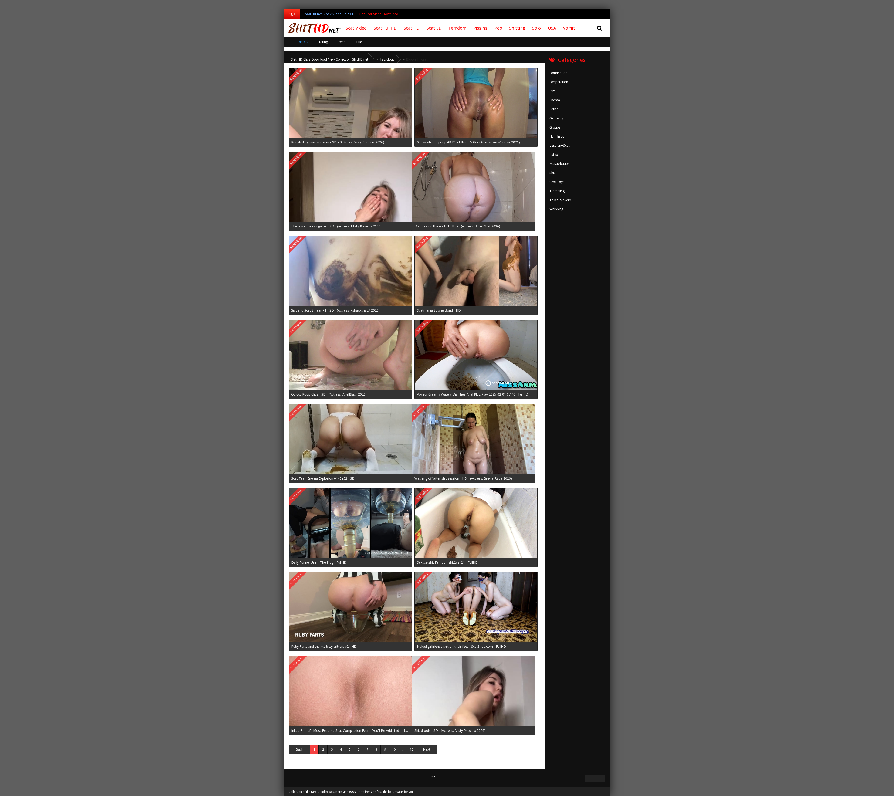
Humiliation (557, 136)
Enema (554, 100)
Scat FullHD (385, 28)
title (359, 42)
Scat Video (356, 28)
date (302, 42)
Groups (554, 127)
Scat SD (434, 28)
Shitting (517, 28)
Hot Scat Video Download (378, 14)
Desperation (558, 82)
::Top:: (431, 776)
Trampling (557, 191)
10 (394, 749)
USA (552, 28)
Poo (498, 28)
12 (411, 749)
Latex (553, 154)
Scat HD (412, 28)
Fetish (554, 109)
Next (426, 749)
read (342, 42)
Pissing (480, 28)
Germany (556, 118)
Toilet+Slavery (560, 200)
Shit (552, 172)
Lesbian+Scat (559, 145)
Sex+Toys (556, 182)
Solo (536, 28)
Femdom (457, 28)
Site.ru (313, 28)
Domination (558, 73)
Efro (552, 91)
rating (323, 42)
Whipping (556, 209)
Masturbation (559, 163)
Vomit (569, 28)
